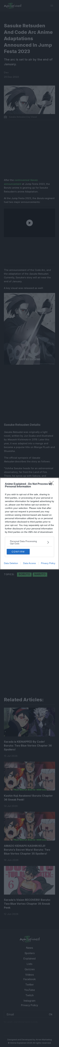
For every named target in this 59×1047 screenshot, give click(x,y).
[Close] (52, 484)
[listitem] (29, 542)
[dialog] (29, 523)
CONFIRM (18, 551)
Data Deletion (11, 563)
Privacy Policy (48, 563)
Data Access (29, 563)
